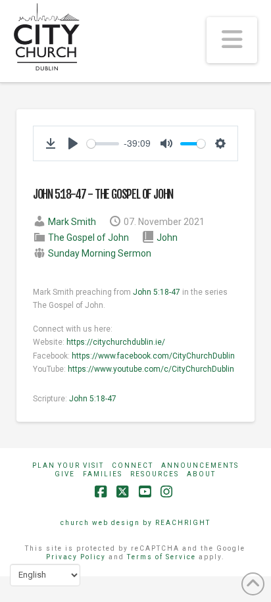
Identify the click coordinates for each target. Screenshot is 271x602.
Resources (154, 474)
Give (65, 474)
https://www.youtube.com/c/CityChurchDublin (151, 369)
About (201, 474)
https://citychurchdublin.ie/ (115, 342)
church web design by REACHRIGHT (135, 522)
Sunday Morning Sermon (99, 253)
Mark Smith (72, 221)
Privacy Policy (76, 557)
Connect (132, 465)
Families (102, 474)
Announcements (200, 465)
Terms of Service (161, 557)
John (167, 237)
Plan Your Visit (68, 465)
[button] (232, 40)
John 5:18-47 (156, 292)
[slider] (103, 144)
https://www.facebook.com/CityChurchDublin (153, 356)
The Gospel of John (88, 237)
